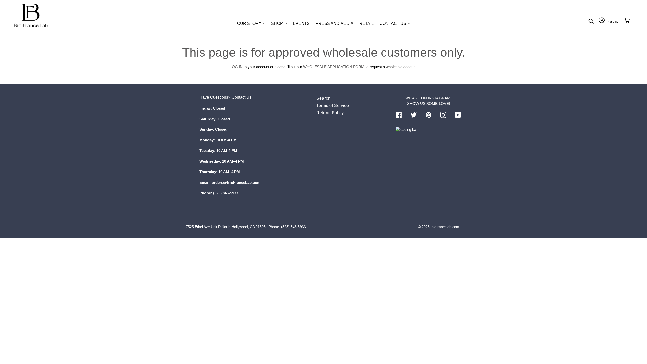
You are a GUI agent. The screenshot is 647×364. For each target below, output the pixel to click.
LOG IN (236, 67)
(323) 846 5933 (293, 227)
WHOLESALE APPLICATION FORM (333, 67)
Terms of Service (332, 105)
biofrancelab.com (445, 227)
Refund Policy (330, 113)
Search (323, 98)
